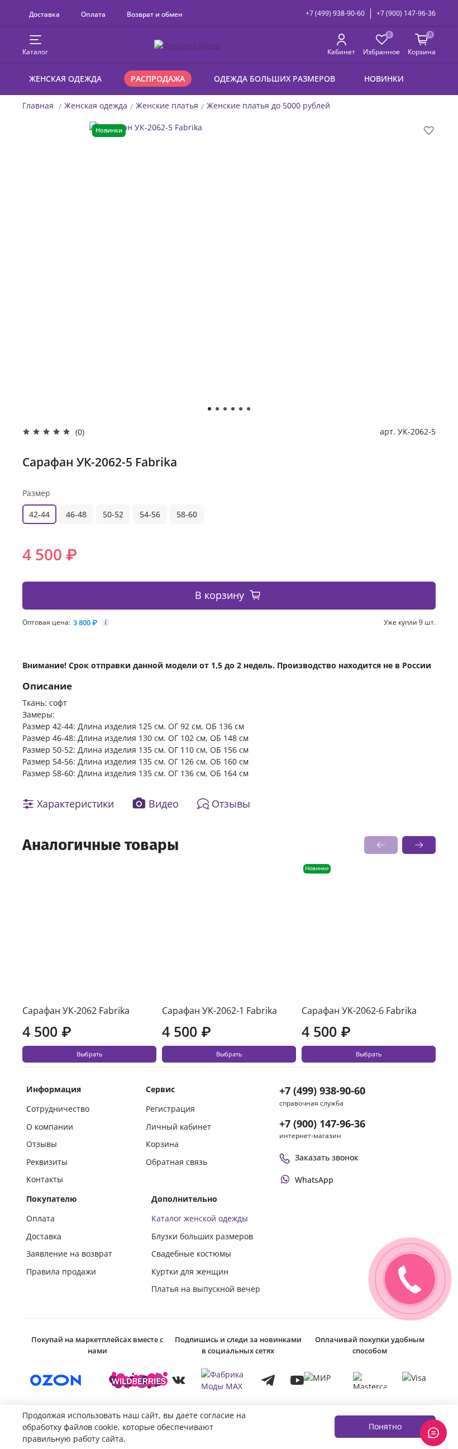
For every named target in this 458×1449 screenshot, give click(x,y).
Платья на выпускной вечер (205, 1288)
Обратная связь (176, 1162)
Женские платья (167, 105)
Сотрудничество (57, 1108)
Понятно (385, 1426)
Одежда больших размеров (274, 78)
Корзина (162, 1144)
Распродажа (158, 78)
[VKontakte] (178, 1380)
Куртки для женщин (189, 1271)
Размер (36, 493)
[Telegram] (268, 1380)
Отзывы (41, 1144)
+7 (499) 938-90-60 (335, 13)
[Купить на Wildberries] (138, 1380)
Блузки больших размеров (202, 1236)
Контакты (44, 1179)
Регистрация (170, 1108)
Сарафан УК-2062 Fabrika (76, 1010)
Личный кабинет (178, 1126)
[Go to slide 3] (225, 408)
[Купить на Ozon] (55, 1380)
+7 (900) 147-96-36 (406, 13)
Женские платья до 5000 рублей (268, 105)
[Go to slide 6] (248, 408)
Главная (38, 105)
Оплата (93, 14)
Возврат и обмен (155, 14)
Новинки (384, 78)
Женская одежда (65, 78)
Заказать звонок (327, 1157)
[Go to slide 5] (240, 408)
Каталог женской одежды (199, 1218)
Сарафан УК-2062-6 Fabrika (359, 1010)
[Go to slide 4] (233, 408)
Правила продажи (61, 1271)
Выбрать (89, 1054)
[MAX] (223, 1380)
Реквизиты (47, 1162)
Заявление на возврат (69, 1253)
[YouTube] (297, 1380)
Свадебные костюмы (191, 1253)
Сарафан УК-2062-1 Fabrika (219, 1010)
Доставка (44, 14)
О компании (49, 1126)
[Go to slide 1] (209, 408)
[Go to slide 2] (217, 408)
